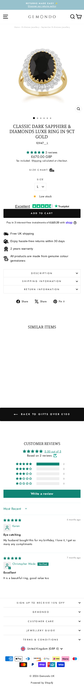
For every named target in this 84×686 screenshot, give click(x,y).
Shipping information (42, 281)
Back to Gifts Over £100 (44, 414)
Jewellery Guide (41, 630)
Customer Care (41, 621)
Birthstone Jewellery (30, 27)
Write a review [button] (42, 493)
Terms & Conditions (41, 639)
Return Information (42, 289)
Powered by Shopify (42, 683)
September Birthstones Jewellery (55, 27)
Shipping (36, 160)
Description (42, 273)
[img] (12, 520)
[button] (36, 152)
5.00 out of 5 (52, 451)
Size (40, 179)
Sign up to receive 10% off (41, 602)
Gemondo (41, 612)
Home (17, 27)
